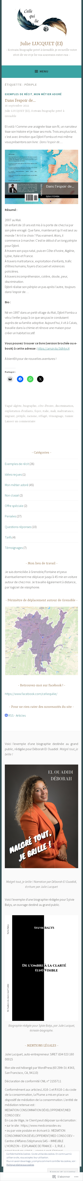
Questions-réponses (18, 527)
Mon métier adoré (48, 94)
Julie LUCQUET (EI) (41, 44)
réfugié (42, 416)
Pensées (10, 516)
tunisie (69, 416)
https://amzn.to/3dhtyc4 (53, 348)
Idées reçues (13, 474)
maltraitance (65, 411)
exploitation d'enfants (19, 411)
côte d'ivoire (46, 406)
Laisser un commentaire (20, 421)
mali (53, 411)
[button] (41, 640)
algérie (17, 406)
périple (20, 416)
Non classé (12, 495)
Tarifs (8, 537)
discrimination (64, 406)
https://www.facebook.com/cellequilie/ (31, 694)
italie (46, 411)
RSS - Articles (17, 715)
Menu (44, 71)
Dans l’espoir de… (20, 100)
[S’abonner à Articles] (6, 715)
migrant (10, 416)
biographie (29, 406)
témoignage (56, 416)
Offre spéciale (14, 506)
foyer (37, 411)
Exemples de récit (18, 94)
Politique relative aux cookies (20, 1164)
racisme (32, 416)
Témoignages (14, 548)
